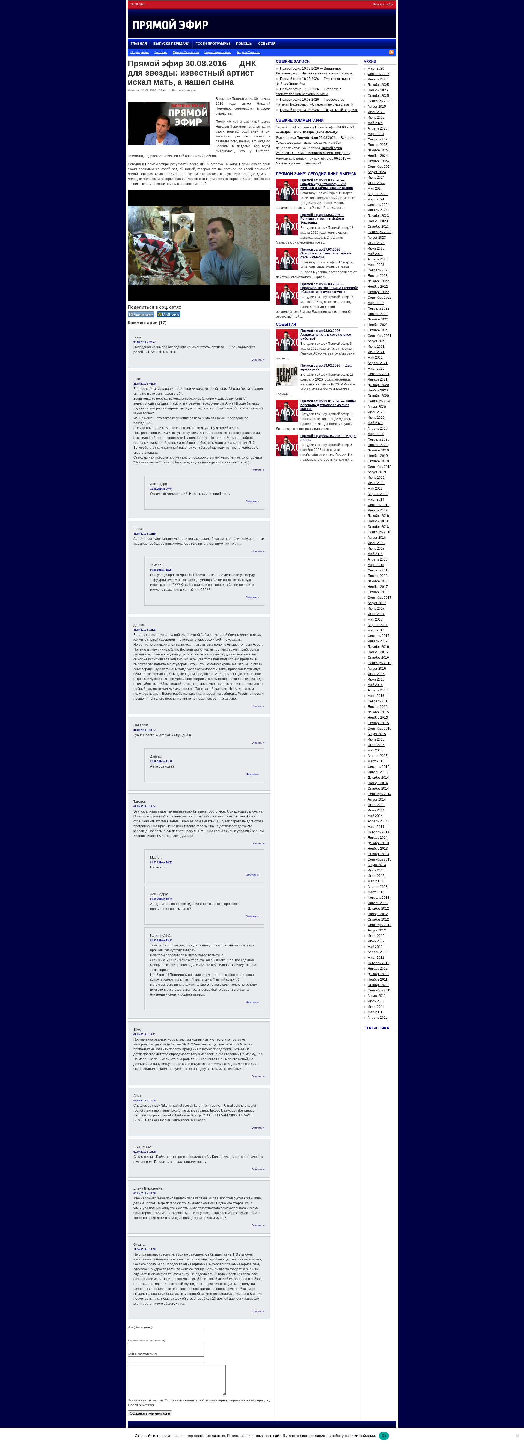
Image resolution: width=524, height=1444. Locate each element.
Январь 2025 (378, 145)
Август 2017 (377, 603)
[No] (517, 1436)
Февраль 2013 (378, 898)
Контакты (160, 52)
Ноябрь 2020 (378, 390)
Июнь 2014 (376, 810)
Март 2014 (376, 827)
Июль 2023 (376, 243)
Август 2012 (377, 930)
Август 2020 (377, 407)
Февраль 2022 (378, 308)
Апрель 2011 (377, 1018)
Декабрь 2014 (378, 778)
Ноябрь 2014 (378, 783)
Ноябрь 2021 (378, 325)
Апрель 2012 (378, 952)
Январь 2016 (378, 707)
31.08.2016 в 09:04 (161, 488)
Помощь (244, 44)
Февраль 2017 (378, 636)
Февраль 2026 (378, 74)
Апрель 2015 (378, 756)
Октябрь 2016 (378, 658)
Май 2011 (375, 1012)
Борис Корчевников (217, 52)
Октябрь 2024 (378, 161)
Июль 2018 (376, 543)
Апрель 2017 (378, 625)
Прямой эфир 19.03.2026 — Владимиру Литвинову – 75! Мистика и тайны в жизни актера (326, 184)
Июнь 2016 (376, 679)
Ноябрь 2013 (378, 848)
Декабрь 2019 (378, 450)
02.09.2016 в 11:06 (144, 1100)
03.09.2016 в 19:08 (144, 1152)
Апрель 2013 (378, 887)
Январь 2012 (378, 968)
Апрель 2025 (378, 128)
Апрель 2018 (378, 559)
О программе (139, 52)
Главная (139, 44)
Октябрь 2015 (378, 723)
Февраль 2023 (378, 270)
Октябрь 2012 (378, 919)
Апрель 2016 (378, 690)
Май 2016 (375, 685)
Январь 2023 (378, 276)
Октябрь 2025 (378, 96)
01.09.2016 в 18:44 (144, 806)
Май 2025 (375, 123)
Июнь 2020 (376, 418)
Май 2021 (375, 357)
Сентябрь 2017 (379, 598)
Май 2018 (375, 554)
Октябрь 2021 (378, 330)
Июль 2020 (376, 412)
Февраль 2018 (378, 570)
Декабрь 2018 (378, 516)
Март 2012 (376, 958)
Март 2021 (376, 368)
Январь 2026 (378, 79)
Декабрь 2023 (378, 216)
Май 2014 (375, 816)
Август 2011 (377, 996)
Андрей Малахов (248, 52)
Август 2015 (377, 734)
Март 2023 (376, 265)
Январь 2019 (378, 510)
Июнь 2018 (376, 548)
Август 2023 (377, 237)
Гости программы (213, 44)
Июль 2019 (376, 478)
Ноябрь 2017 (378, 587)
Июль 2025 (376, 112)
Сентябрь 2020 (379, 401)
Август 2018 (377, 538)
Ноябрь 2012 (378, 914)
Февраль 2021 (378, 374)
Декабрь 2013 (378, 843)
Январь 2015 (378, 772)
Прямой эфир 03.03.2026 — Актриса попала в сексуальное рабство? (325, 334)
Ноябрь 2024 (378, 156)
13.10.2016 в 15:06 (144, 1249)
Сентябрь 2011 (379, 990)
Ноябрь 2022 (378, 287)
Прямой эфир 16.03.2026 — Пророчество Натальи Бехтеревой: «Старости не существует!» (329, 288)
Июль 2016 (376, 674)
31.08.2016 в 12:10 (144, 533)
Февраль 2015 (378, 767)
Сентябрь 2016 (379, 663)
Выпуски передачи (171, 44)
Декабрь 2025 (378, 85)
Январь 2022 (378, 314)
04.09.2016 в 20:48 (144, 1193)
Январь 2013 (378, 903)
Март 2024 (376, 199)
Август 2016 (377, 668)
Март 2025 (376, 134)
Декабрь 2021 (378, 319)
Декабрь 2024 (378, 150)
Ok (384, 1435)
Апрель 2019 (378, 494)
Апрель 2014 (378, 821)
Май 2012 (375, 947)
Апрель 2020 (378, 428)
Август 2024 (377, 172)
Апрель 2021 (378, 363)
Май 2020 (375, 423)
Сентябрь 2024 (379, 167)
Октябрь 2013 (378, 854)
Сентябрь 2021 (379, 336)
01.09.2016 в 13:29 (161, 761)
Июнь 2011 (376, 1007)
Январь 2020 (378, 445)
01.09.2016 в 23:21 (144, 1034)
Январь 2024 (378, 210)
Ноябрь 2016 (378, 652)
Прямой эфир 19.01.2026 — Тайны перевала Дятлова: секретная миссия (328, 405)
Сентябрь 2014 (379, 794)
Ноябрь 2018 (378, 521)
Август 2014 (377, 799)
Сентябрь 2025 (379, 101)
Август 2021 (377, 341)
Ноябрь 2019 (378, 456)
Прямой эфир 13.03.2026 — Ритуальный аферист (319, 110)
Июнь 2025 (376, 117)
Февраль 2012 (378, 963)
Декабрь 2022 (378, 281)
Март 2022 (376, 303)
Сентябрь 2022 (379, 297)
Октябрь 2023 (378, 227)
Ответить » (258, 359)
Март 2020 (376, 434)
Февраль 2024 (378, 205)
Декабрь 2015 (378, 712)
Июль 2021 (376, 347)
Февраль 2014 (378, 832)
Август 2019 (377, 472)
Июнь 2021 (376, 352)
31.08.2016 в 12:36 (144, 629)
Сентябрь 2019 (379, 467)
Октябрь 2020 (378, 396)
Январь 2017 (378, 641)
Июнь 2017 (376, 614)
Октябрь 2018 (378, 527)
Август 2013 (377, 865)
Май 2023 (375, 254)
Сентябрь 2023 (379, 232)
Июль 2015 (376, 739)
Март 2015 (376, 761)
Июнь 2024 (376, 183)
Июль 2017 (376, 608)
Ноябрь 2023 (378, 221)
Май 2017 (375, 619)
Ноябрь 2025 (378, 90)
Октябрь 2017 (378, 592)
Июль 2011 (376, 1001)
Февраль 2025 (378, 139)
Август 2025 (377, 107)
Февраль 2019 (378, 505)
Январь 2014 (378, 838)
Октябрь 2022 (378, 292)
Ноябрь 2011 (378, 979)
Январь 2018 (378, 576)
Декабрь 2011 (378, 974)
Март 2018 (376, 565)
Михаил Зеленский (186, 52)
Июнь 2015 (376, 745)
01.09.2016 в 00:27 (144, 730)
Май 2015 (375, 750)
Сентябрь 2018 (379, 532)
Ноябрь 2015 (378, 718)
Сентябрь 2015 (379, 728)
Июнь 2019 (376, 483)
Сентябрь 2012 (379, 925)
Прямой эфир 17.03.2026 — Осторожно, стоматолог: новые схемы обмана (325, 253)
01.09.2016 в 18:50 (161, 862)
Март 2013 (376, 892)
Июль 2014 (376, 805)
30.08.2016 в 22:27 (144, 342)
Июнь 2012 (376, 941)
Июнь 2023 (376, 248)
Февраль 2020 (378, 439)
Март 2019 (376, 499)
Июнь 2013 (376, 876)
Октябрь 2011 (378, 985)
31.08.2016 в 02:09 (144, 383)
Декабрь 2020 (378, 385)
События (267, 44)
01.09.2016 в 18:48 (161, 570)
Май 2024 (375, 188)
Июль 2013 (376, 870)
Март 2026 (376, 68)
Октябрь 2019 (378, 461)
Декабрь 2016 (378, 647)
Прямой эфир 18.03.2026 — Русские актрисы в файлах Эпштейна (322, 218)
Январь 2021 (378, 379)
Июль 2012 (376, 936)
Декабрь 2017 (378, 581)
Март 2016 (376, 696)
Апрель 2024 (378, 194)
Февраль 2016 (378, 701)
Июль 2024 (376, 177)
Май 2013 (375, 881)
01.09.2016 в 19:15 (161, 899)
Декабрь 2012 (378, 908)
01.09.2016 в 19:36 (161, 940)
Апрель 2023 (378, 259)
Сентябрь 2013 (379, 859)
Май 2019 (375, 488)
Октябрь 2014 (378, 788)
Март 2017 (376, 630)
